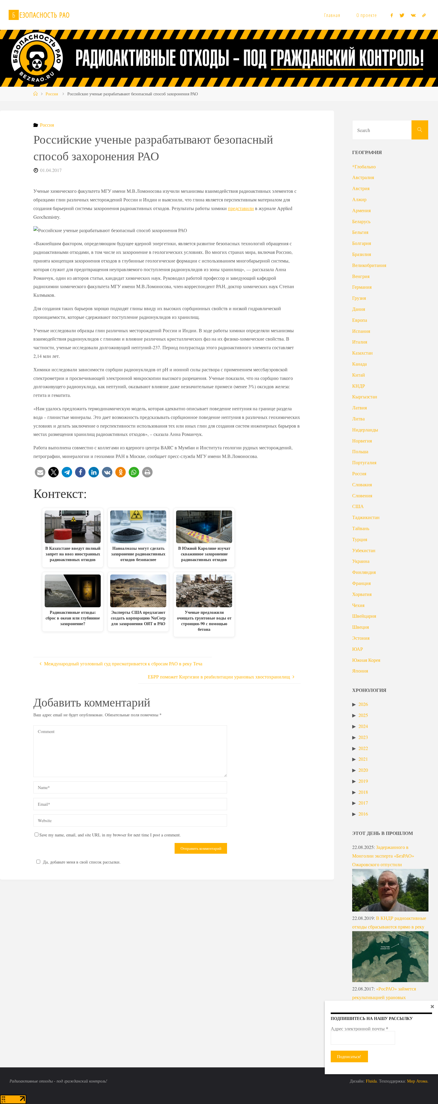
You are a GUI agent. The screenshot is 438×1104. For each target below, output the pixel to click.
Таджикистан (366, 517)
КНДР (358, 386)
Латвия (359, 407)
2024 (363, 726)
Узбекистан (363, 550)
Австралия (363, 177)
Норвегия (362, 440)
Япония (360, 670)
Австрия (360, 188)
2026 (363, 704)
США (358, 506)
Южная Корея (366, 660)
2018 (363, 792)
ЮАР (357, 649)
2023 (363, 737)
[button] (40, 472)
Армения (361, 210)
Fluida (371, 1081)
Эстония (360, 638)
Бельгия (360, 232)
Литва (358, 418)
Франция (361, 583)
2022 (363, 748)
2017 (363, 802)
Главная (332, 15)
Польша (360, 451)
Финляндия (364, 572)
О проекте (366, 15)
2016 (363, 813)
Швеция (360, 627)
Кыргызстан (364, 396)
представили (241, 208)
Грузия (359, 298)
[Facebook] (391, 15)
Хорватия (362, 594)
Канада (359, 364)
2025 (363, 715)
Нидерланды (365, 429)
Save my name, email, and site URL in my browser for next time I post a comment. (110, 835)
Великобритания (369, 265)
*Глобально (364, 166)
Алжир (359, 199)
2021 (363, 759)
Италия (359, 342)
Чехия (358, 605)
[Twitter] (401, 15)
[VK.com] (413, 15)
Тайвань (360, 528)
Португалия (364, 462)
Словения (362, 495)
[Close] (432, 1006)
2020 (363, 770)
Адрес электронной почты (359, 1028)
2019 (363, 781)
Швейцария (364, 616)
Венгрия (360, 276)
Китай (358, 375)
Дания (358, 309)
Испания (361, 331)
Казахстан (362, 353)
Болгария (361, 243)
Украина (360, 561)
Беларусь (361, 221)
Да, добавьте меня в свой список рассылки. (82, 862)
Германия (362, 287)
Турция (359, 539)
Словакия (362, 484)
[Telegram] (424, 15)
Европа (359, 320)
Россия (52, 94)
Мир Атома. (417, 1081)
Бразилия (361, 254)
